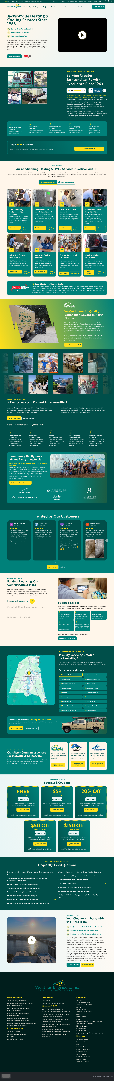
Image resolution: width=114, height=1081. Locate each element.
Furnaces (88, 228)
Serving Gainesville (97, 763)
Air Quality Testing (13, 1032)
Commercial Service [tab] (67, 182)
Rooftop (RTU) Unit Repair (51, 1012)
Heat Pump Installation (15, 1006)
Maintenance (29, 1003)
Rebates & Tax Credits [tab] (20, 617)
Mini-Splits (63, 228)
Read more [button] (89, 537)
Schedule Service (82, 1039)
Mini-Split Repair (12, 1013)
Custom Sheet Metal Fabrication (53, 1003)
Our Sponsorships (82, 1052)
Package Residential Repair (16, 1023)
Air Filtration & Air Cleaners (16, 1034)
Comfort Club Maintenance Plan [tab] (26, 607)
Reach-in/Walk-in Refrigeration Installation (56, 1032)
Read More (24, 229)
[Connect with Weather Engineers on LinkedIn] (109, 1)
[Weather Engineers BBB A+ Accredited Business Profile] (97, 90)
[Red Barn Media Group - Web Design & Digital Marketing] (6, 1076)
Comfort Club (81, 1047)
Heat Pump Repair (13, 1008)
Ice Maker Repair (47, 1029)
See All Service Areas (31, 728)
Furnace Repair (12, 1018)
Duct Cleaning (46, 1001)
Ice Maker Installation (49, 1027)
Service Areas (82, 1)
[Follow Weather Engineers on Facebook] (103, 1)
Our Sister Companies (83, 1057)
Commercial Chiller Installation (52, 1022)
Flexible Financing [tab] (18, 601)
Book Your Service (87, 965)
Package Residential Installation (18, 1020)
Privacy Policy (81, 1059)
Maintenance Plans (72, 1)
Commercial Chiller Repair (50, 1024)
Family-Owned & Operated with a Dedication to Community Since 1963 (24, 1)
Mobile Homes (89, 272)
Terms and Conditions (83, 1062)
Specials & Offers (92, 1)
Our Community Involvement (20, 483)
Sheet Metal (63, 273)
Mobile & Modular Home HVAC (17, 1025)
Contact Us (55, 1)
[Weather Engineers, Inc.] (15, 5)
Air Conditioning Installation (16, 1001)
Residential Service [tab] (48, 182)
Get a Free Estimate (14, 56)
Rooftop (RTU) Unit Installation (52, 1009)
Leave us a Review (82, 1042)
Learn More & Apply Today (67, 638)
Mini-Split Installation (14, 1011)
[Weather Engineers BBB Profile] (112, 1)
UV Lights (10, 1036)
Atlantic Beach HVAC (78, 764)
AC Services (13, 228)
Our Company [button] (82, 7)
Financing (62, 1)
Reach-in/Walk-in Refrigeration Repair (54, 1034)
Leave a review (52, 567)
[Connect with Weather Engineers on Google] (100, 1)
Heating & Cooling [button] (32, 7)
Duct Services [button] (55, 7)
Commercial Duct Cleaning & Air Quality (55, 1014)
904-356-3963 (99, 7)
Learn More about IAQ (73, 345)
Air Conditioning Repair (15, 1003)
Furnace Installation (13, 1016)
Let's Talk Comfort (28, 418)
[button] (45, 7)
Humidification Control (15, 1039)
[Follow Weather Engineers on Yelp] (106, 1)
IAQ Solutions (39, 271)
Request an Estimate (89, 149)
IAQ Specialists (57, 765)
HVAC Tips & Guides (83, 1049)
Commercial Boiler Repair (50, 1019)
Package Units (14, 271)
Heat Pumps (38, 228)
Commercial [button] (69, 7)
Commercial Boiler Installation (52, 1017)
